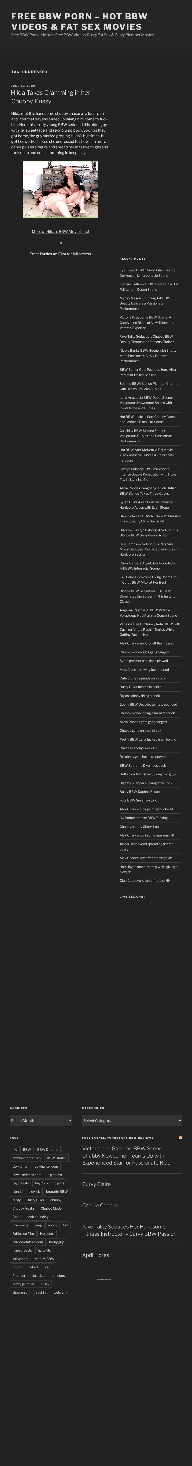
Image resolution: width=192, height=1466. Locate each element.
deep (38, 1225)
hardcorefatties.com (27, 1242)
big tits (59, 1183)
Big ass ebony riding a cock (140, 696)
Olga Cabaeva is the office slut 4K (145, 880)
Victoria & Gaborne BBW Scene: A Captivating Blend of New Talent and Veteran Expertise (147, 322)
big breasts (20, 1183)
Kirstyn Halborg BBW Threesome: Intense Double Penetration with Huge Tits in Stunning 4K (148, 474)
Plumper (18, 1275)
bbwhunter (20, 1166)
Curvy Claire (96, 1184)
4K (14, 1149)
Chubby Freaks (23, 1208)
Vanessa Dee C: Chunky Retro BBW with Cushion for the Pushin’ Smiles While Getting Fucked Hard (150, 629)
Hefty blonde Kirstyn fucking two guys (148, 774)
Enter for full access (60, 254)
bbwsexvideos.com (26, 1175)
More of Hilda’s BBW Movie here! (60, 231)
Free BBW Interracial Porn (103, 1279)
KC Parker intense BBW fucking (144, 818)
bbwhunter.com (46, 1166)
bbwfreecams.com (26, 1158)
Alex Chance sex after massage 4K (146, 858)
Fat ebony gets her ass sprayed (143, 757)
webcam (60, 1292)
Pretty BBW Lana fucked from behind (148, 739)
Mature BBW (45, 1259)
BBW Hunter (56, 1158)
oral (46, 1267)
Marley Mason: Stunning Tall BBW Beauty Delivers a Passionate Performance (145, 303)
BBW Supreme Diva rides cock (143, 765)
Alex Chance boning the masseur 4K (147, 835)
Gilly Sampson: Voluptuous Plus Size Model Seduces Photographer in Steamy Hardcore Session (150, 549)
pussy (45, 1284)
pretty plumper (23, 1284)
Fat (65, 1225)
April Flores (95, 1255)
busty (16, 1200)
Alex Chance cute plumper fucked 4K (148, 809)
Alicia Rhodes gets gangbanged (143, 722)
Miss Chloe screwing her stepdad (144, 670)
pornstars (58, 1275)
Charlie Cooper (100, 1205)
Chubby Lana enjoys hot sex (140, 730)
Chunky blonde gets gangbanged (144, 652)
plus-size (37, 1275)
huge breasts (22, 1250)
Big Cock (41, 1183)
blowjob (34, 1191)
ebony (52, 1225)
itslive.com (20, 1259)
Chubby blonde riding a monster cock (147, 713)
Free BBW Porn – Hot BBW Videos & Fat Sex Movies (79, 21)
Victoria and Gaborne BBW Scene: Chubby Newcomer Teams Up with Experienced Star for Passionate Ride (126, 1155)
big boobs (55, 1175)
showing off (21, 1292)
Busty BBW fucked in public (140, 687)
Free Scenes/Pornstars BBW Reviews (118, 1137)
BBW (27, 1149)
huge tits (44, 1250)
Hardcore (47, 1233)
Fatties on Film (23, 1233)
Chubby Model (51, 1208)
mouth (17, 1267)
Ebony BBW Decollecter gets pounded (148, 704)
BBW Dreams (47, 1149)
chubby (55, 1200)
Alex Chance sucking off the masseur (148, 643)
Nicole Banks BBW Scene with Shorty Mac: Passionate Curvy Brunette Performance (148, 355)
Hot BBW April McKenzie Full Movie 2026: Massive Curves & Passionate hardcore (147, 455)
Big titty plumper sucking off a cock (146, 783)
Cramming (20, 1225)
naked (33, 1267)
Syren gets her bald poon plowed (144, 661)
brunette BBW (57, 1191)
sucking (42, 1292)
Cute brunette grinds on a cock (143, 678)
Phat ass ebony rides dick (139, 748)
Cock (16, 1217)
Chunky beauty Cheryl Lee (139, 827)
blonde (17, 1191)
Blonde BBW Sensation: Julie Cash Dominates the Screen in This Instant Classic (147, 596)
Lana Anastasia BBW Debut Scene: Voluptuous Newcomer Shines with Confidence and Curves (146, 402)
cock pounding (37, 1217)
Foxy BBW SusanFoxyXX (138, 800)
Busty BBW (35, 1200)
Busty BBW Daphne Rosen (140, 792)
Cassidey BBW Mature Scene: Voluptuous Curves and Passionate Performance (146, 436)
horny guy (56, 1242)
